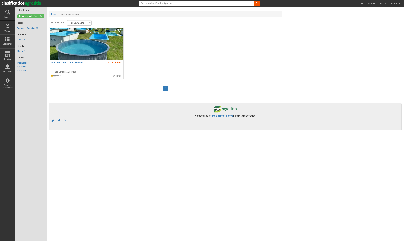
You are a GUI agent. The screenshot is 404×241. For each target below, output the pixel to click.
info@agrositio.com (222, 115)
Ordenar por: (58, 22)
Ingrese (383, 3)
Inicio (53, 14)
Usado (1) (22, 51)
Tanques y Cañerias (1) (27, 28)
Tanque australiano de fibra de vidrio (67, 62)
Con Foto (21, 70)
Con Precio (22, 66)
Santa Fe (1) (22, 39)
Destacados (23, 63)
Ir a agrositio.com (368, 3)
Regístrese (396, 3)
